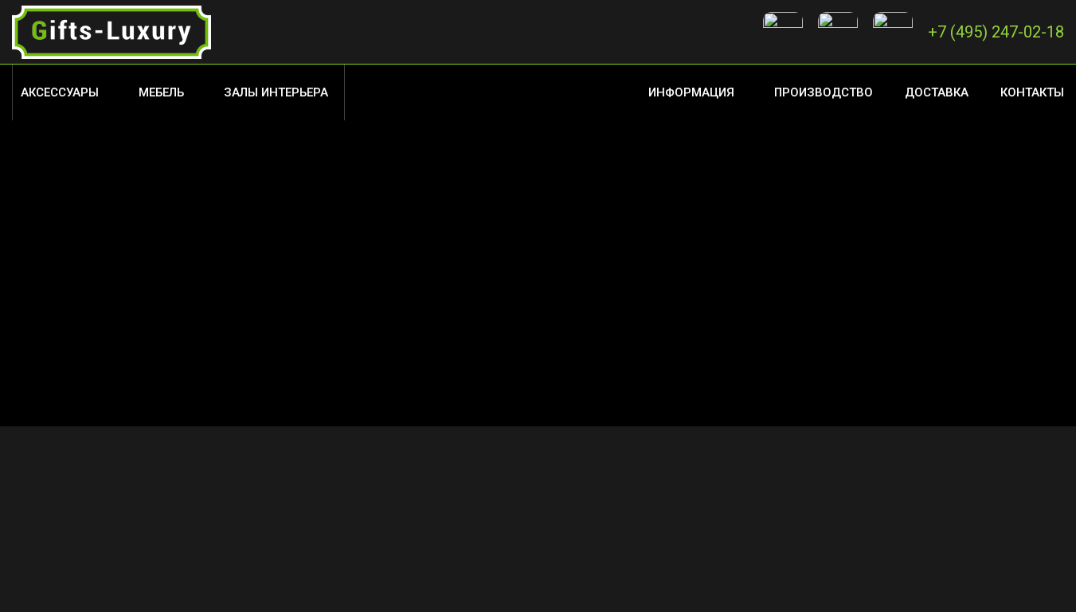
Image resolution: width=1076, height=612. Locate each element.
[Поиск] (353, 92)
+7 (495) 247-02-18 (996, 31)
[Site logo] (111, 31)
